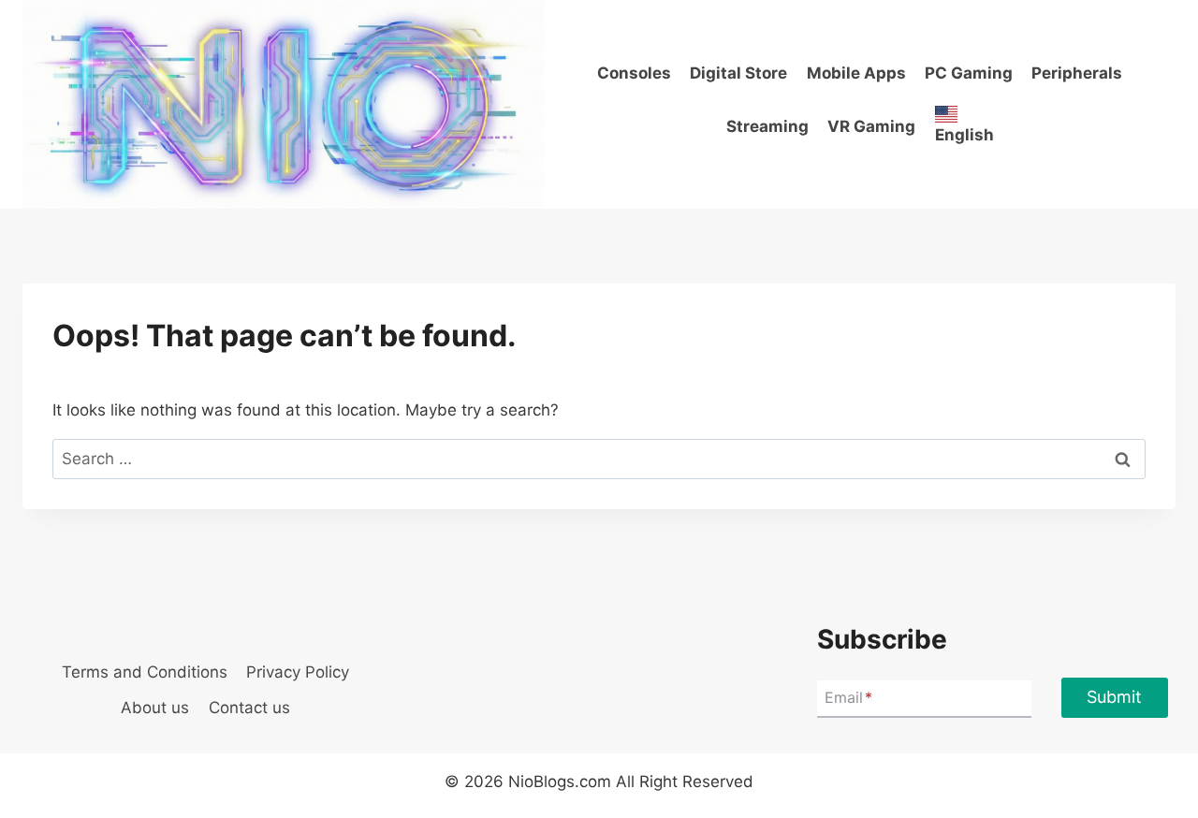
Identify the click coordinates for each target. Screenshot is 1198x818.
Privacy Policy (297, 672)
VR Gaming (871, 126)
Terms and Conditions (144, 672)
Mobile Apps (856, 73)
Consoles (634, 73)
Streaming (767, 126)
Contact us (249, 707)
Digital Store (738, 73)
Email (848, 697)
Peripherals (1076, 73)
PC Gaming (969, 73)
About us (155, 707)
